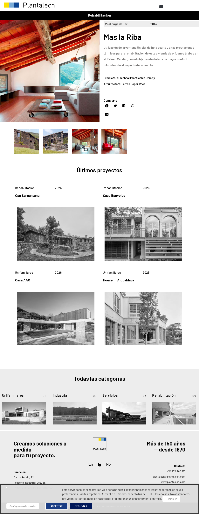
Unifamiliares (24, 272)
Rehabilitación (99, 15)
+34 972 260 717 (176, 471)
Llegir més (171, 498)
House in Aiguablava (118, 280)
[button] (161, 6)
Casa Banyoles (114, 195)
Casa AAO (22, 280)
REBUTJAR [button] (81, 506)
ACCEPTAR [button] (57, 506)
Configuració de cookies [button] (23, 506)
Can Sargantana (27, 195)
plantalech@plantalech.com (169, 476)
